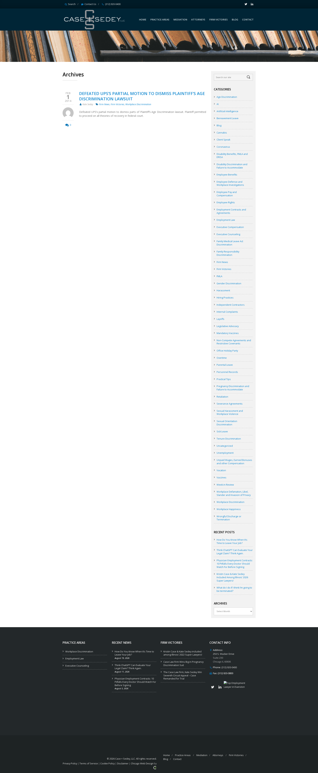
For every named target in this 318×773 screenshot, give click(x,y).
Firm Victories (117, 104)
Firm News (104, 104)
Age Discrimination (227, 97)
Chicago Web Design (142, 763)
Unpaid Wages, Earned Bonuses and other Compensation (234, 461)
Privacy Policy (70, 763)
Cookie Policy (107, 763)
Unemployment (225, 452)
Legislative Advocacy (228, 326)
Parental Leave (225, 364)
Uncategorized (225, 445)
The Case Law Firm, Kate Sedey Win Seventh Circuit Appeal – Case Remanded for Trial (182, 675)
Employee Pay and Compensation (227, 194)
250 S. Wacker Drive (223, 654)
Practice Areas (183, 755)
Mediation (201, 755)
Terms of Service (89, 763)
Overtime (222, 357)
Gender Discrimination (229, 283)
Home (166, 755)
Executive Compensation (230, 227)
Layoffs (220, 319)
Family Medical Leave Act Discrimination (230, 243)
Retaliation (222, 396)
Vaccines (221, 477)
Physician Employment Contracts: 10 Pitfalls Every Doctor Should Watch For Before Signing (235, 563)
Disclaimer (122, 763)
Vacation (221, 470)
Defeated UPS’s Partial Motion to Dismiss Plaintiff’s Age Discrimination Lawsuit (142, 96)
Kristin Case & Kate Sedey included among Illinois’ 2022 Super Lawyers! (182, 653)
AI (218, 104)
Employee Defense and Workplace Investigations (230, 183)
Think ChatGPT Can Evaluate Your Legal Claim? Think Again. (235, 552)
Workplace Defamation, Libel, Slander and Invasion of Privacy (234, 493)
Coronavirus (223, 146)
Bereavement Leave (228, 118)
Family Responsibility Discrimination (228, 253)
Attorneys (218, 755)
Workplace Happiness (229, 509)
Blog (219, 125)
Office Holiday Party (227, 350)
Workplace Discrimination (138, 104)
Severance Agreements (230, 403)
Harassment (223, 290)
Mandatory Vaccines (228, 333)
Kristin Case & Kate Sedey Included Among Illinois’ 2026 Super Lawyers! (232, 577)
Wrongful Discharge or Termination (229, 518)
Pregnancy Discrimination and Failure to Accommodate (233, 388)
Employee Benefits (227, 174)
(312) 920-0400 (113, 4)
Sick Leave (222, 431)
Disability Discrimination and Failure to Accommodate (232, 166)
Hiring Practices (225, 297)
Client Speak (223, 139)
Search (72, 4)
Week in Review (225, 484)
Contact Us (90, 4)
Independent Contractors (231, 304)
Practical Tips (224, 379)
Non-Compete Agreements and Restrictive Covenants (234, 342)
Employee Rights (226, 202)
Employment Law (226, 220)
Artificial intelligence (227, 111)
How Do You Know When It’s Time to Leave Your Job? (232, 541)
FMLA (219, 276)
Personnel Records (227, 372)
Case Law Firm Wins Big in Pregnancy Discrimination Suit (183, 663)
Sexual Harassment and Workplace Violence (230, 412)
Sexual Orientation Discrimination (227, 423)
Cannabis (222, 132)
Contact (177, 759)
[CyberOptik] (155, 767)
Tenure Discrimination (229, 438)
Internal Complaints (227, 311)
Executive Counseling (228, 234)
